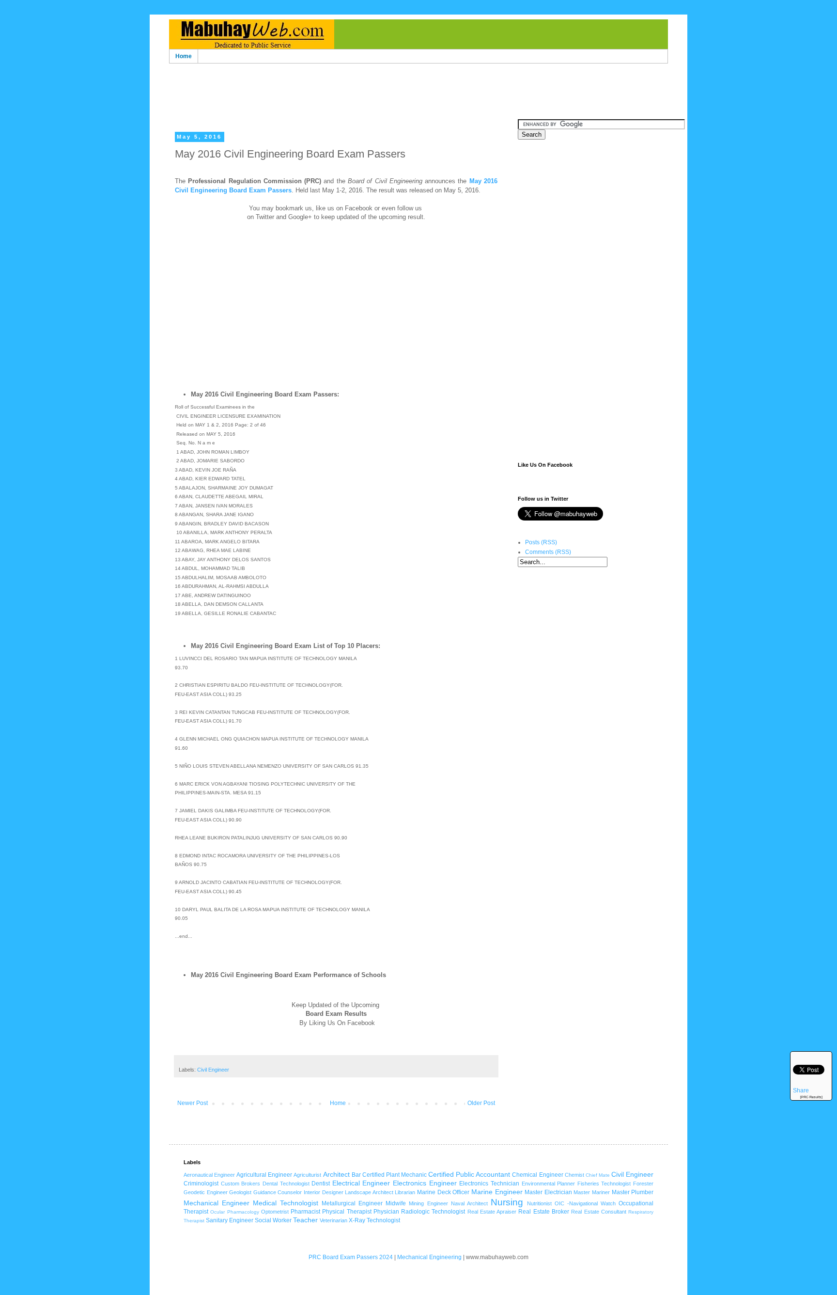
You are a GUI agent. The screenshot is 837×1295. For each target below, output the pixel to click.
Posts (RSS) (541, 542)
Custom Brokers (241, 1183)
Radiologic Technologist (433, 1211)
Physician (386, 1211)
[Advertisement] (418, 81)
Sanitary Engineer (229, 1220)
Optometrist (275, 1212)
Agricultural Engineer (264, 1174)
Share (801, 1090)
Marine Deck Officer (443, 1192)
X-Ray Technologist (374, 1220)
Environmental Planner (548, 1183)
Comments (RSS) (548, 552)
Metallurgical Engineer (352, 1203)
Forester (643, 1183)
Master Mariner (592, 1192)
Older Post (481, 1103)
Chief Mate (598, 1175)
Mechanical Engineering (429, 1257)
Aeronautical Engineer (209, 1175)
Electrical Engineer (361, 1183)
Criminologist (201, 1183)
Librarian (405, 1192)
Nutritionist (539, 1203)
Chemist (574, 1175)
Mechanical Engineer (216, 1203)
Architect (336, 1174)
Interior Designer (323, 1192)
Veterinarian (333, 1220)
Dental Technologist (286, 1183)
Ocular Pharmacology (234, 1212)
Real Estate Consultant (598, 1212)
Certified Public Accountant (469, 1174)
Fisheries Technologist (604, 1183)
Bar (356, 1174)
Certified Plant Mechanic (394, 1174)
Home (183, 56)
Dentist (320, 1183)
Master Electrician (548, 1192)
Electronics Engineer (425, 1183)
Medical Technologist (285, 1203)
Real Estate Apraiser (492, 1212)
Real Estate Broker (543, 1211)
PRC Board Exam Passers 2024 (351, 1257)
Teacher (305, 1220)
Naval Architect (469, 1203)
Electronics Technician (489, 1183)
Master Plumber (633, 1192)
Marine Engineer (497, 1192)
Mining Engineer (428, 1203)
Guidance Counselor (277, 1192)
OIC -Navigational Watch (585, 1203)
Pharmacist (305, 1211)
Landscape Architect (369, 1192)
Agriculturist (307, 1175)
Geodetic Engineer (206, 1192)
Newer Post (192, 1103)
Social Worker (273, 1220)
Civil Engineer (213, 1070)
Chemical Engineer (537, 1174)
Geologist (240, 1192)
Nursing (507, 1202)
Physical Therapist (346, 1211)
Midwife (396, 1203)
